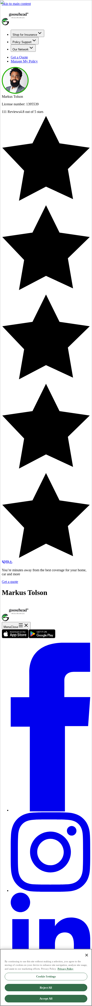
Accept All (46, 998)
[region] (46, 977)
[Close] (87, 955)
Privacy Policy (65, 968)
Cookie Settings (46, 976)
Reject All (46, 987)
